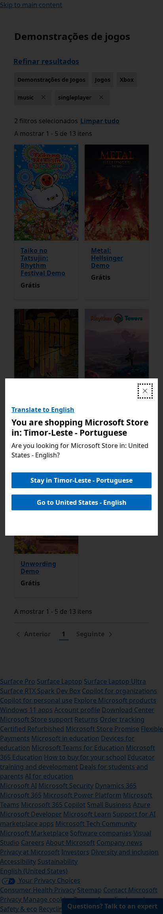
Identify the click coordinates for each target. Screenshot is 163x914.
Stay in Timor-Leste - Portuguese (81, 480)
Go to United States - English (82, 502)
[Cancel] (145, 391)
